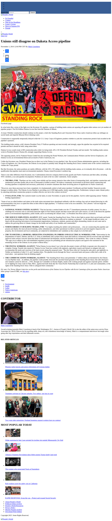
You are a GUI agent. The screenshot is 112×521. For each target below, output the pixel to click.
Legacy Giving (10, 24)
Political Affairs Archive (13, 504)
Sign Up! (4, 36)
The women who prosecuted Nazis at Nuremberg (22, 469)
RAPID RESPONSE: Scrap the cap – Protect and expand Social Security (30, 498)
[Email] (58, 56)
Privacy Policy (10, 508)
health (7, 286)
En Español (9, 18)
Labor (7, 288)
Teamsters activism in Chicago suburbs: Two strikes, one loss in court (29, 394)
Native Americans (11, 290)
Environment (9, 284)
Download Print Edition (13, 512)
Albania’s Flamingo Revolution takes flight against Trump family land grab (31, 455)
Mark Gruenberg (34, 47)
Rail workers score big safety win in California (21, 484)
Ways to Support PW (12, 26)
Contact (8, 20)
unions (7, 292)
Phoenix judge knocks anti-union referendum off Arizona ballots (27, 367)
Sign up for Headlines (12, 22)
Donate (7, 28)
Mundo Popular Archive (13, 510)
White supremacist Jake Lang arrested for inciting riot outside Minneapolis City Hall (34, 440)
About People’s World (13, 502)
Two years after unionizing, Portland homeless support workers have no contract (33, 420)
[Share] (58, 51)
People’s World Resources (14, 506)
